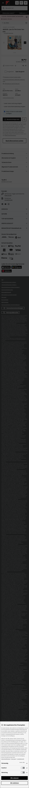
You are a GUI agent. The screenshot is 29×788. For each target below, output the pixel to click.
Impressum (13, 759)
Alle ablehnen (14, 783)
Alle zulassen (14, 778)
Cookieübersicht (20, 759)
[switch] (23, 768)
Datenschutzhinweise (5, 759)
